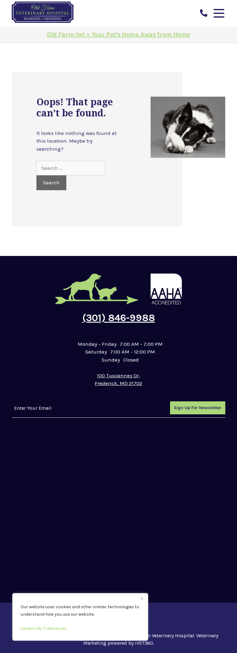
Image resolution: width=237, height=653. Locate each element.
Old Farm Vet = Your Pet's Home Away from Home (118, 34)
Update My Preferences (44, 628)
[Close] (141, 598)
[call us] (203, 13)
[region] (80, 617)
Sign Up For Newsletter (198, 407)
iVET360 (144, 643)
